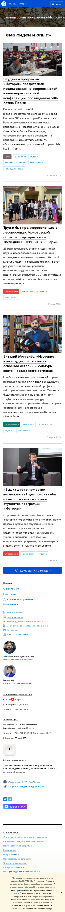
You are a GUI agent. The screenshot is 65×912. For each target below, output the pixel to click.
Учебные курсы (14, 612)
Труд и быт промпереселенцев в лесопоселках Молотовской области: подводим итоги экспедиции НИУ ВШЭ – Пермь (30, 234)
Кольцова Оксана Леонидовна (17, 683)
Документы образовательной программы (27, 625)
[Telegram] (10, 799)
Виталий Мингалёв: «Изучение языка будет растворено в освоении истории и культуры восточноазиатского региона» (28, 363)
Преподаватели (15, 616)
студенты (34, 156)
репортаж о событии (15, 162)
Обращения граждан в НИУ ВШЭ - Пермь (23, 841)
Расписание (12, 630)
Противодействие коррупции (17, 845)
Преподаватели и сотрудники (17, 858)
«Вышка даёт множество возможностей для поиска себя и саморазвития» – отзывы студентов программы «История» (29, 499)
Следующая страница (31, 570)
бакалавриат (36, 162)
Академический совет (17, 634)
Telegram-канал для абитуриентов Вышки (28, 786)
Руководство (9, 850)
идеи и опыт (20, 156)
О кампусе (11, 832)
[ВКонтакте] (5, 799)
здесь (52, 887)
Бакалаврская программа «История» (34, 17)
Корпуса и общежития (14, 867)
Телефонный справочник (15, 863)
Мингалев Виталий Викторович (18, 659)
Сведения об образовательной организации (25, 837)
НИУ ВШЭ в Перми (17, 3)
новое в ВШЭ (45, 424)
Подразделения (11, 854)
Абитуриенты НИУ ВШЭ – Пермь (24, 782)
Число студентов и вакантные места (25, 621)
